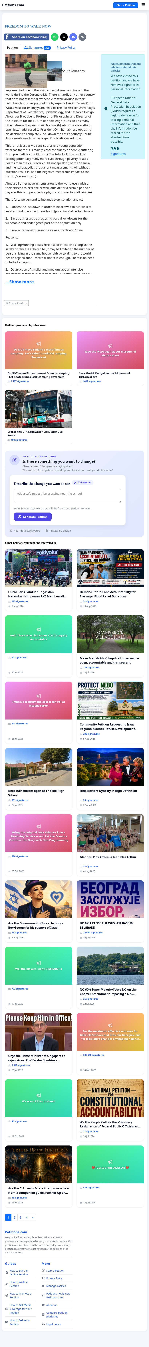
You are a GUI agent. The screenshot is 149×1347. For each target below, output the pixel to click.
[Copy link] (82, 37)
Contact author (18, 303)
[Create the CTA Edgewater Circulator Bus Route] (38, 417)
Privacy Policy (66, 48)
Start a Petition (125, 5)
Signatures (38, 48)
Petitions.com (13, 5)
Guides (10, 1263)
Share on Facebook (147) (29, 37)
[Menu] (143, 5)
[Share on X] (64, 37)
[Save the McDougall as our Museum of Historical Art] (110, 358)
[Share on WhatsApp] (55, 37)
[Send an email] (73, 37)
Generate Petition (35, 517)
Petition (12, 48)
